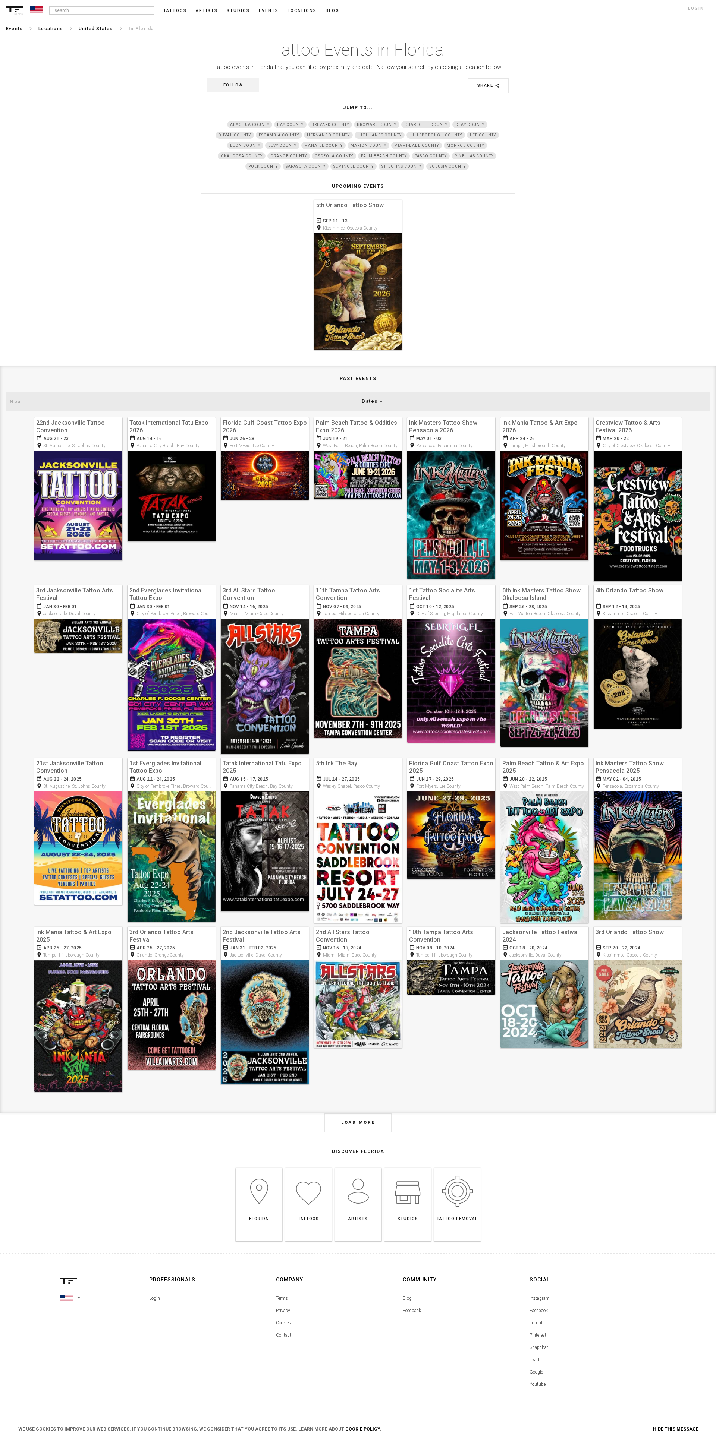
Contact (283, 1335)
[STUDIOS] (408, 1168)
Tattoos (175, 10)
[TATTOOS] (308, 1168)
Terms (282, 1298)
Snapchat (539, 1347)
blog (332, 10)
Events (269, 10)
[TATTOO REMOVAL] (457, 1168)
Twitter (536, 1359)
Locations (302, 10)
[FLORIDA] (259, 1168)
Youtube (538, 1384)
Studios (238, 10)
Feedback (412, 1310)
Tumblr (537, 1322)
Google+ (538, 1372)
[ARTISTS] (358, 1168)
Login (154, 1298)
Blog (407, 1298)
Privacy (283, 1310)
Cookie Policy (362, 1429)
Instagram (540, 1298)
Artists (207, 10)
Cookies (283, 1322)
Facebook (539, 1310)
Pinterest (538, 1335)
